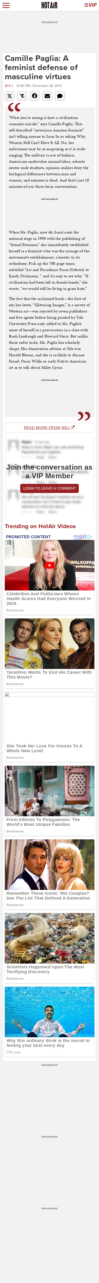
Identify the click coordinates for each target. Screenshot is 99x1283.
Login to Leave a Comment (49, 488)
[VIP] (91, 5)
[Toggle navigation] (6, 5)
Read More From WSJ (47, 427)
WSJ (10, 86)
